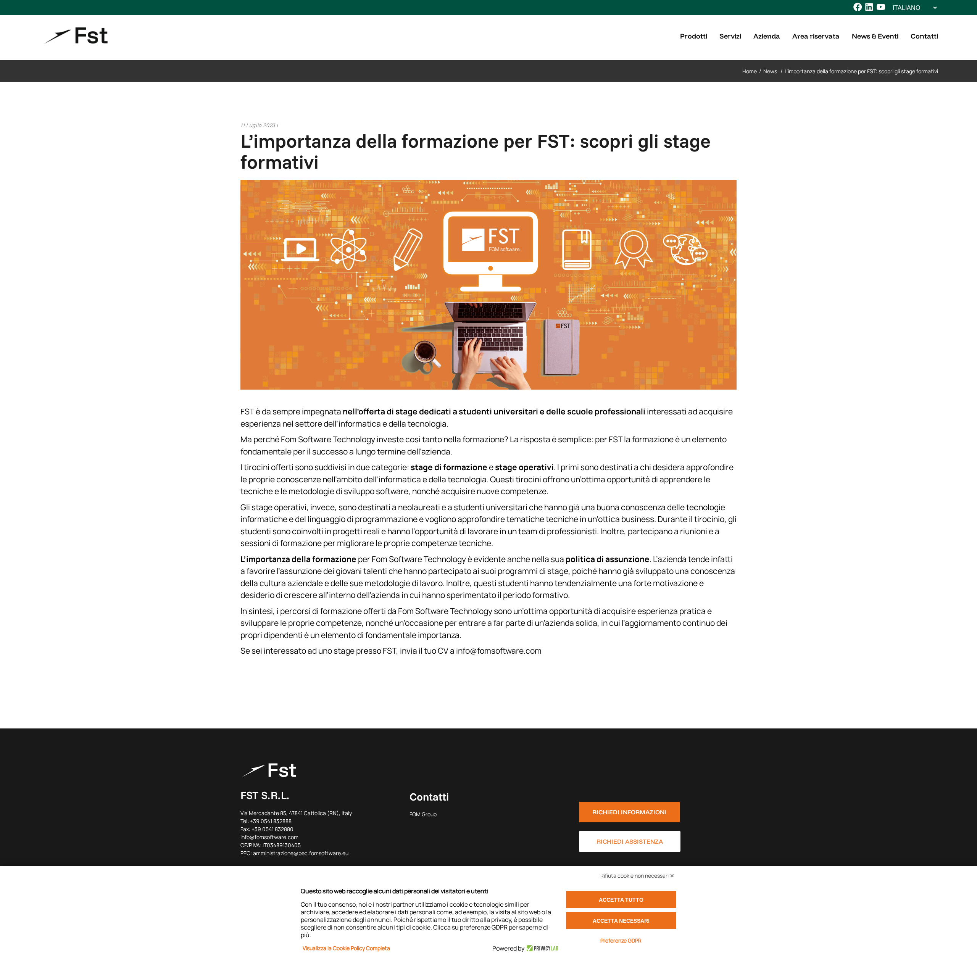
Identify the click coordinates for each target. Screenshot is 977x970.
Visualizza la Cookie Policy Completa (346, 948)
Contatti (429, 796)
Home (749, 71)
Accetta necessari (621, 921)
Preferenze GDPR (621, 940)
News (770, 71)
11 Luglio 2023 (257, 125)
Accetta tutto (621, 900)
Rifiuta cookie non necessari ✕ (637, 875)
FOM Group (423, 814)
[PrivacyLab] (541, 948)
